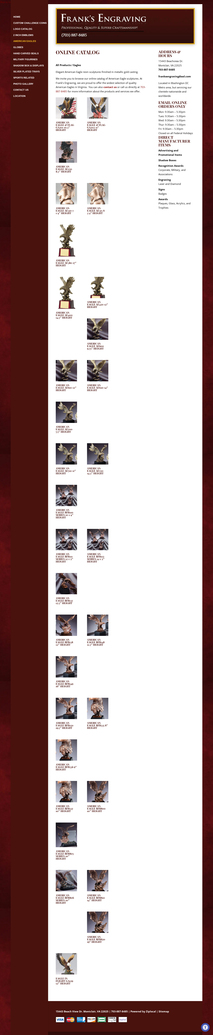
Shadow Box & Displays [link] (28, 65)
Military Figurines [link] (25, 59)
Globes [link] (18, 47)
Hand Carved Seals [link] (26, 53)
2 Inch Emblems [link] (23, 35)
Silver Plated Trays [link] (26, 71)
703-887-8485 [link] (166, 69)
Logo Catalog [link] (22, 29)
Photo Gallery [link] (23, 84)
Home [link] (16, 16)
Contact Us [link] (20, 90)
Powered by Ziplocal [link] (143, 1011)
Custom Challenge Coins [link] (30, 23)
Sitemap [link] (164, 1011)
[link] (205, 1027)
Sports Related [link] (23, 77)
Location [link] (19, 96)
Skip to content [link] (8, 2)
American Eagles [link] (24, 41)
